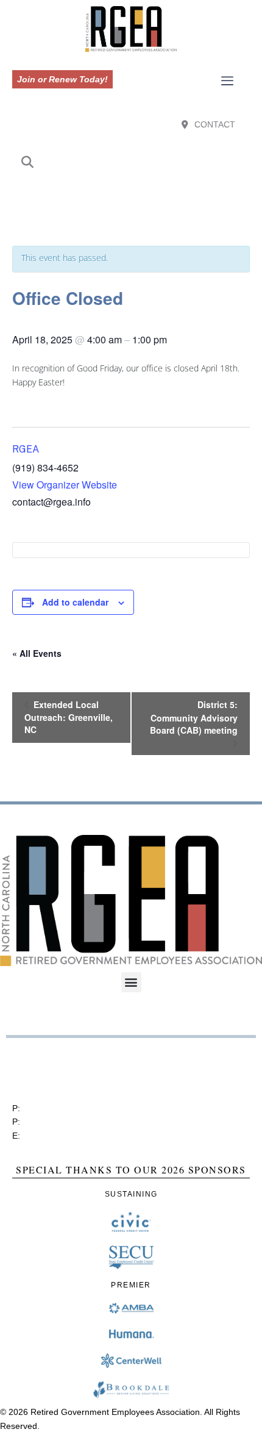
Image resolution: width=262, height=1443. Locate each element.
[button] (27, 163)
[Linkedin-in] (147, 196)
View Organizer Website (64, 485)
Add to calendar (75, 602)
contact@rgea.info (58, 1135)
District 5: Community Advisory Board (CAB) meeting (194, 717)
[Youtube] (136, 196)
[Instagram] (125, 196)
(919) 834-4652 (53, 1108)
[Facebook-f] (114, 196)
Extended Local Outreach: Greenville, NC (68, 717)
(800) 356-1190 (52, 1121)
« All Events (37, 653)
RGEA (25, 449)
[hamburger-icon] (227, 81)
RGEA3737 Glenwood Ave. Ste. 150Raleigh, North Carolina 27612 (70, 1070)
